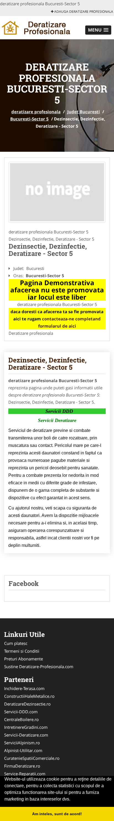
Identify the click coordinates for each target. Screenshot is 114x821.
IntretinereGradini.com (26, 727)
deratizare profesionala (36, 111)
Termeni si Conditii (21, 650)
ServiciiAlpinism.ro (22, 742)
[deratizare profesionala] (36, 27)
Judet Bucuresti (83, 111)
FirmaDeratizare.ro (22, 765)
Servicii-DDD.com (21, 711)
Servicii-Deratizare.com (26, 734)
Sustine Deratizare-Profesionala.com (38, 666)
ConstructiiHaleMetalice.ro (29, 696)
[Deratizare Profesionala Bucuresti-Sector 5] (57, 192)
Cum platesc (15, 643)
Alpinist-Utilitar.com (23, 750)
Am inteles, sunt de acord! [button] (57, 814)
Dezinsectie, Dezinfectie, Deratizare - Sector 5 (47, 364)
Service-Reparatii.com (24, 773)
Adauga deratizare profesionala (83, 11)
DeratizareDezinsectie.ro (27, 703)
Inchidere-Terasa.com (24, 688)
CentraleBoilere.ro (21, 719)
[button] (98, 30)
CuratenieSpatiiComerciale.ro (31, 758)
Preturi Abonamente (23, 658)
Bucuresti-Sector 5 (29, 119)
